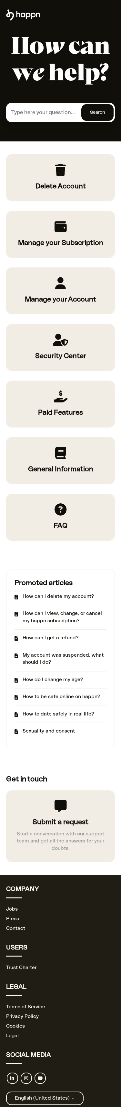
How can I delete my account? (58, 596)
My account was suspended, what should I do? (63, 659)
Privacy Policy (22, 1016)
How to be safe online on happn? (61, 696)
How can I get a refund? (50, 637)
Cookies (15, 1026)
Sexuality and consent (49, 731)
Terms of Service (25, 1006)
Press (12, 918)
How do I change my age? (53, 679)
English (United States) (43, 1098)
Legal (12, 1035)
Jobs (12, 909)
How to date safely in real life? (58, 714)
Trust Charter (21, 967)
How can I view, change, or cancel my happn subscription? (62, 617)
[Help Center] (23, 19)
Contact (15, 928)
